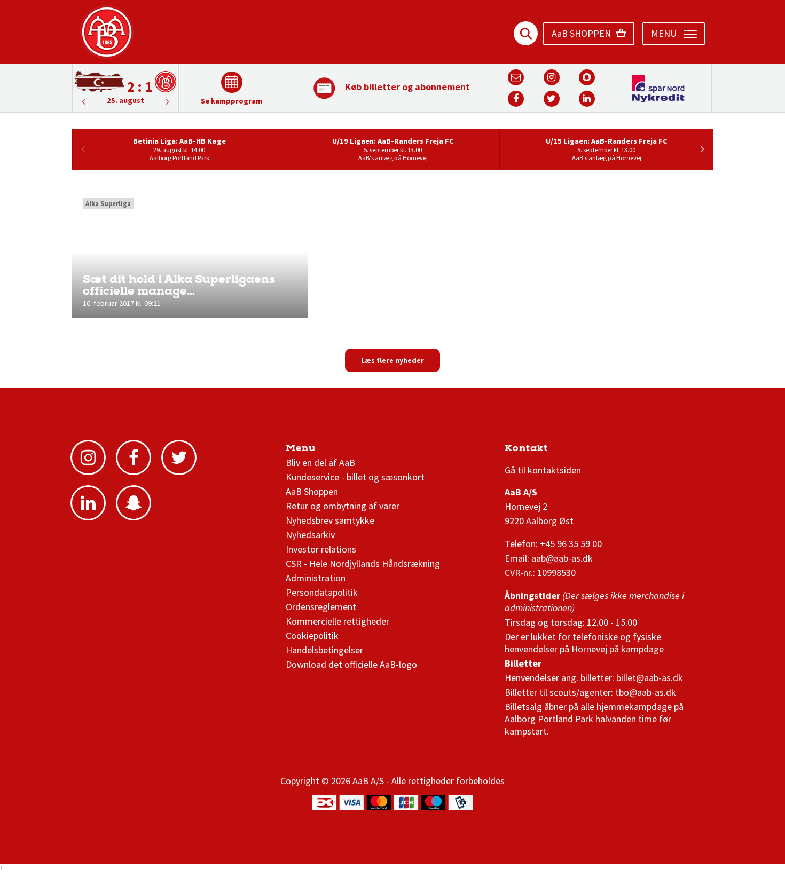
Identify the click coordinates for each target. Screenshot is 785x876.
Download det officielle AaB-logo (351, 664)
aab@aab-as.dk (562, 558)
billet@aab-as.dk (649, 678)
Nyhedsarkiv (310, 534)
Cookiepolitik (312, 635)
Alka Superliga (108, 204)
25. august (125, 100)
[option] (125, 87)
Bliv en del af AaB (320, 462)
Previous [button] (167, 101)
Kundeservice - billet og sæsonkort (355, 477)
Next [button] (83, 101)
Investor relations (321, 549)
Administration (316, 578)
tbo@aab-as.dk (645, 692)
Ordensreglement (322, 607)
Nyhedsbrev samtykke (330, 520)
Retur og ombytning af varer (342, 506)
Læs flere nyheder (392, 360)
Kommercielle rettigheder (337, 621)
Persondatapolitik (322, 592)
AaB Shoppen (312, 491)
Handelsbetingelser (324, 650)
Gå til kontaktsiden (543, 470)
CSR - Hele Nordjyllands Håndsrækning (363, 563)
